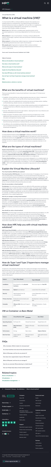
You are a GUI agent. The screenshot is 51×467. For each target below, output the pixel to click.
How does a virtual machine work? (10, 64)
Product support (22, 432)
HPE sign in (38, 433)
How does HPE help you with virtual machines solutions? (16, 73)
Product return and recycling (25, 429)
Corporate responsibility (24, 405)
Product (6, 406)
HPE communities (39, 428)
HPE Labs (21, 408)
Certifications (38, 443)
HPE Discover (38, 400)
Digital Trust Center (40, 415)
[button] (44, 3)
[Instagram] (9, 422)
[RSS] (6, 425)
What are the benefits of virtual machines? (12, 60)
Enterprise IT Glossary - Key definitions (15, 389)
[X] (6, 422)
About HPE (21, 398)
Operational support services (25, 427)
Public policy (22, 420)
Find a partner (39, 445)
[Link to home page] (2, 389)
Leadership (21, 417)
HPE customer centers (40, 430)
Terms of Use (8, 456)
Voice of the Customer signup (42, 436)
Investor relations (23, 414)
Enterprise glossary (40, 423)
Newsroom (38, 405)
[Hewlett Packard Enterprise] (5, 3)
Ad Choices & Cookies (16, 456)
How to (5, 402)
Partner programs (39, 448)
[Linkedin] (3, 422)
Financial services (39, 425)
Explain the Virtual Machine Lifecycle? (11, 70)
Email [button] (5, 410)
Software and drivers (24, 434)
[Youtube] (3, 425)
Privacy (3, 456)
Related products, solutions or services (12, 82)
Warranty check (22, 437)
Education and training (40, 418)
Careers (21, 403)
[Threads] (11, 422)
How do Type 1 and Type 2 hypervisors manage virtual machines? (18, 76)
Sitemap (23, 456)
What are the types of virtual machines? (12, 67)
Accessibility (22, 400)
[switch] (4, 433)
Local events (38, 403)
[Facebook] (14, 422)
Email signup (38, 420)
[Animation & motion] (5, 434)
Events (37, 398)
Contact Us (38, 412)
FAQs (3, 79)
